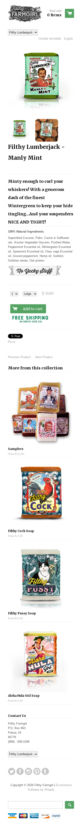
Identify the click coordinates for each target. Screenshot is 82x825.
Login (68, 38)
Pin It (11, 342)
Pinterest (37, 771)
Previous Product (19, 357)
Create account (49, 38)
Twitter (11, 771)
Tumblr (45, 771)
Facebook (20, 771)
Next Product (44, 357)
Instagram (28, 771)
